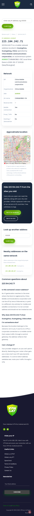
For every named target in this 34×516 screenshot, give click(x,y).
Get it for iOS (10, 218)
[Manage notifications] (29, 512)
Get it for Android (12, 212)
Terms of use (7, 506)
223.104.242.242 (10, 266)
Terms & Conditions (10, 464)
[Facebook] (4, 429)
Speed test (8, 461)
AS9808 (5, 59)
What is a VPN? (9, 454)
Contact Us (7, 470)
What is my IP (5, 34)
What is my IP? (9, 457)
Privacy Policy (8, 467)
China (13, 34)
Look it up (7, 26)
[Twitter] (8, 429)
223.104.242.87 (10, 271)
